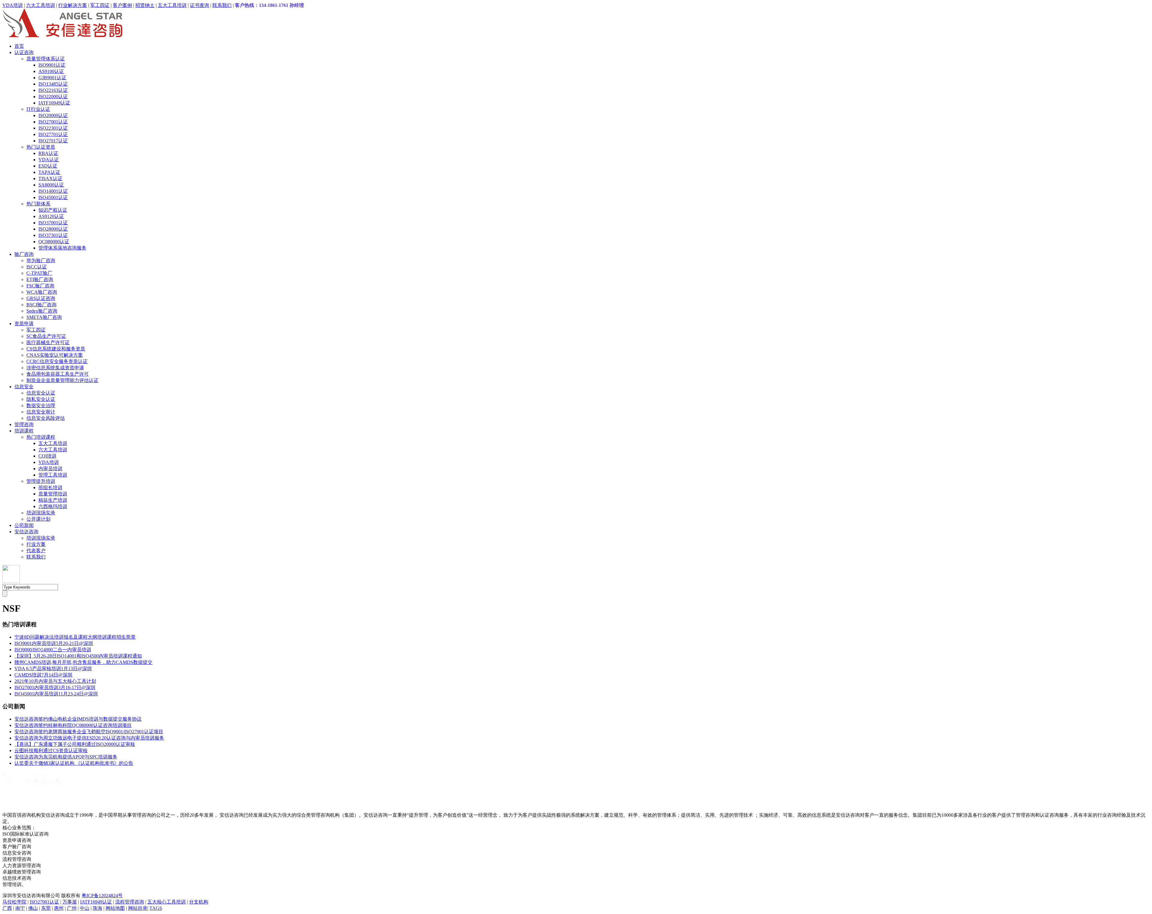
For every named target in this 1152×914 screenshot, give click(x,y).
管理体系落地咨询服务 (62, 247)
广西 (7, 908)
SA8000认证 (51, 184)
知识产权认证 (52, 210)
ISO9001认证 (51, 65)
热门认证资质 (40, 147)
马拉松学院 (14, 901)
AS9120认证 (51, 216)
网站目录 (137, 908)
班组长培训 (50, 487)
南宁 (20, 908)
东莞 (46, 908)
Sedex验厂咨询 (41, 310)
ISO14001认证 (53, 191)
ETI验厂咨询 (39, 279)
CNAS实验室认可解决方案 (54, 355)
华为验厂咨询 (40, 260)
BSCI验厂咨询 (41, 304)
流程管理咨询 (129, 901)
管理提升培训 (40, 481)
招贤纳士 (144, 5)
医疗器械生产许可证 (48, 342)
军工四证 (100, 5)
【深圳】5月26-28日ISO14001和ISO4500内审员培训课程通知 (78, 655)
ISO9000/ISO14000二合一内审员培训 (52, 649)
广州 (71, 908)
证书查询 (199, 5)
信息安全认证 (40, 392)
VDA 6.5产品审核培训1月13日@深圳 (53, 668)
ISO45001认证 (53, 197)
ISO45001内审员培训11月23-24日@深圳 (56, 693)
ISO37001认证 (53, 222)
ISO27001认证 (53, 121)
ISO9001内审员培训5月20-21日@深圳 (53, 643)
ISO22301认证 (53, 128)
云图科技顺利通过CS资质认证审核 (51, 750)
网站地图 (115, 908)
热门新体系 (38, 203)
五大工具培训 (172, 5)
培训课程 (24, 430)
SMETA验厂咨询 (44, 317)
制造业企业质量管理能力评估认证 (62, 380)
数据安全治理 (40, 405)
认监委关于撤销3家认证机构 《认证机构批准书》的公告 (73, 763)
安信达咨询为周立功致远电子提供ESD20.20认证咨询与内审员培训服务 (89, 737)
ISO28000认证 (53, 229)
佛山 (33, 908)
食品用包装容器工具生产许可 (57, 374)
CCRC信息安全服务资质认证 (57, 361)
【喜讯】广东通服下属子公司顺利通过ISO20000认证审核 (74, 744)
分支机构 (198, 901)
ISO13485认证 (53, 83)
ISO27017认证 (53, 140)
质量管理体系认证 (45, 58)
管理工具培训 (52, 474)
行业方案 (36, 544)
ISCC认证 (36, 266)
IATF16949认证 (54, 102)
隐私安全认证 (40, 399)
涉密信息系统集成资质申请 (55, 367)
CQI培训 (47, 456)
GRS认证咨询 (40, 298)
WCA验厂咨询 (41, 292)
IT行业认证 (38, 109)
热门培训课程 (40, 437)
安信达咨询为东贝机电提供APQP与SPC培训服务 (65, 756)
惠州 (59, 908)
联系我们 (222, 5)
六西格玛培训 (52, 506)
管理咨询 (24, 424)
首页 (19, 46)
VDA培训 (12, 5)
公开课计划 (38, 519)
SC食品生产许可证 (46, 336)
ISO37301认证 (53, 235)
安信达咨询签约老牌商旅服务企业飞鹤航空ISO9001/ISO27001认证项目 (88, 731)
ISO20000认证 (53, 115)
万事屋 (69, 901)
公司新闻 (24, 525)
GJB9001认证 (52, 77)
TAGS (155, 908)
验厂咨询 (24, 254)
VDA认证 (48, 159)
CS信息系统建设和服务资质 (55, 348)
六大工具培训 (40, 5)
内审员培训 (50, 468)
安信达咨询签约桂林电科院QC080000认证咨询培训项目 (73, 725)
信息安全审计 (40, 411)
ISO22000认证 (53, 96)
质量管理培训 (52, 493)
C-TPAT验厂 (39, 273)
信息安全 (24, 386)
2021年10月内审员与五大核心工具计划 (55, 681)
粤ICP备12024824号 (102, 895)
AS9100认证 (51, 71)
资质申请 (24, 323)
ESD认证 (47, 165)
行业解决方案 (72, 5)
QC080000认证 (53, 241)
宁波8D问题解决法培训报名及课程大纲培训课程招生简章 (75, 637)
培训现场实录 (40, 512)
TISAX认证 (50, 178)
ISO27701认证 (53, 134)
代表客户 (36, 550)
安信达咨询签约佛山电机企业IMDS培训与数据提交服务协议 (78, 719)
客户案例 (122, 5)
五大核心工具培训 (166, 901)
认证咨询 (24, 52)
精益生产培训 (52, 500)
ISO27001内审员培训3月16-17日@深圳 (54, 687)
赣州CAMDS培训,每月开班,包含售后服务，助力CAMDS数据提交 (83, 662)
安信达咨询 (26, 531)
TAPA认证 (49, 172)
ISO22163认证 (53, 90)
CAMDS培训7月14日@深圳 (43, 674)
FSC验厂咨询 (40, 285)
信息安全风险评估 (45, 418)
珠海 (97, 908)
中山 (84, 908)
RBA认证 (48, 153)
